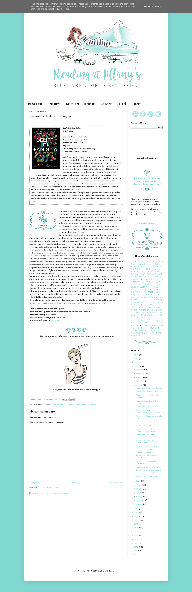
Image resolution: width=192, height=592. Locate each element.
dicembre (140, 370)
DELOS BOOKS (138, 274)
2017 (136, 528)
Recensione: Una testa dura (147, 477)
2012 (136, 547)
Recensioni (72, 104)
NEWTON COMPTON (151, 318)
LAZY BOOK (153, 308)
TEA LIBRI (136, 328)
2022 (136, 509)
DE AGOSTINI (153, 272)
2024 (136, 363)
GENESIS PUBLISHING (142, 295)
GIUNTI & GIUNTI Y (151, 297)
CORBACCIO (137, 272)
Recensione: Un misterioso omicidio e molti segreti (146, 430)
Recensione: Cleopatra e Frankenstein (145, 442)
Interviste (90, 104)
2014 (136, 539)
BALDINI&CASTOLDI (151, 262)
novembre (140, 374)
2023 (136, 366)
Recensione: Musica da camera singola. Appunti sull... (148, 472)
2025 (136, 359)
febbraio (140, 500)
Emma (56, 405)
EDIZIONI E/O (141, 277)
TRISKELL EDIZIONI (141, 333)
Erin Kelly (55, 321)
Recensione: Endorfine (144, 422)
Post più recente (36, 483)
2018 (136, 524)
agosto (139, 385)
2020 (136, 516)
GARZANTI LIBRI (152, 292)
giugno (139, 485)
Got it (158, 6)
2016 (136, 532)
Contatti (137, 104)
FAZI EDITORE (138, 290)
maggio (139, 489)
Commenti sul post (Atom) (48, 487)
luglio (138, 481)
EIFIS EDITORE (152, 279)
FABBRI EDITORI (139, 287)
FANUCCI (156, 287)
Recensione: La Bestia (145, 425)
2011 (136, 551)
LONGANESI (157, 310)
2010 (136, 555)
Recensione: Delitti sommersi (147, 446)
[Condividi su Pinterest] (73, 399)
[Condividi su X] (68, 399)
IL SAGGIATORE (153, 305)
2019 (136, 520)
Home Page (35, 104)
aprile (138, 493)
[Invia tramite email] (63, 399)
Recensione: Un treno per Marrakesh (146, 462)
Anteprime (54, 104)
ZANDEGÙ (156, 333)
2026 (136, 355)
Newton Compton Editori (78, 405)
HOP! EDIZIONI (153, 303)
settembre (140, 381)
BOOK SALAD (153, 269)
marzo (139, 496)
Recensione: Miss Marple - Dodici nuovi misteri (146, 451)
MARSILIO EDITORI (142, 313)
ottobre (139, 377)
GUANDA (135, 300)
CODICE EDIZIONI (139, 336)
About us (106, 104)
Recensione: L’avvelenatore (147, 407)
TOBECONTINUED (139, 331)
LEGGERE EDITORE (140, 310)
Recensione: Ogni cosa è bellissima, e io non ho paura (148, 411)
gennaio (139, 504)
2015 (136, 536)
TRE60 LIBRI (155, 331)
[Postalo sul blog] (66, 399)
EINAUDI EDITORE (140, 282)
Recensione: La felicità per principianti (146, 436)
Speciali (121, 104)
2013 (136, 543)
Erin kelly (63, 405)
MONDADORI (146, 315)
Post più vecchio (116, 483)
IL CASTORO (137, 305)
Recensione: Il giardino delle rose (149, 388)
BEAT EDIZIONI (139, 264)
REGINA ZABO (138, 320)
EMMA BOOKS (152, 285)
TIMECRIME (153, 328)
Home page (76, 483)
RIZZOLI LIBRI (154, 320)
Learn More (147, 6)
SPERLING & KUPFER (151, 325)
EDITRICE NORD (155, 274)
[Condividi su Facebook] (70, 399)
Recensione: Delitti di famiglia (148, 467)
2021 (136, 513)
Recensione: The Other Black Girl (149, 392)
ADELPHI (135, 262)
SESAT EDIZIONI (139, 323)
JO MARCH (138, 308)
